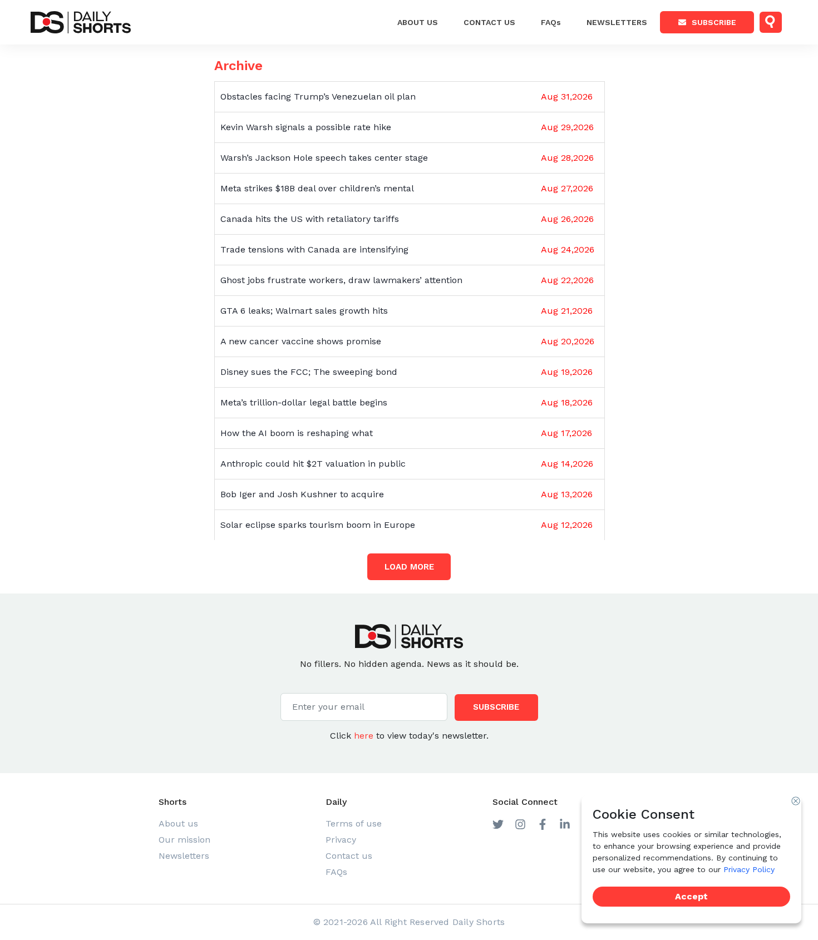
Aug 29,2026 (567, 127)
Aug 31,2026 (567, 96)
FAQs (551, 22)
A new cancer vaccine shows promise (300, 341)
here (363, 735)
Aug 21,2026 (567, 310)
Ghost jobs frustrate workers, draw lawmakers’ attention (341, 280)
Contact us (349, 855)
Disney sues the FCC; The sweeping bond (308, 372)
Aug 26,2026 (567, 219)
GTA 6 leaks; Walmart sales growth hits (304, 310)
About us (417, 22)
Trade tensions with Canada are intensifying (314, 249)
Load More (409, 567)
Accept (691, 896)
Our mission (184, 839)
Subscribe (714, 22)
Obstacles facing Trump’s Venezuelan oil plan (318, 96)
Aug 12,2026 (567, 525)
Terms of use (354, 823)
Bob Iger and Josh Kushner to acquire (302, 494)
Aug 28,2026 (567, 157)
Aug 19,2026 (567, 372)
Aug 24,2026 (567, 249)
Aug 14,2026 (567, 463)
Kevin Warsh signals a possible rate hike (305, 127)
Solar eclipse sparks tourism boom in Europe (317, 525)
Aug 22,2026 (567, 280)
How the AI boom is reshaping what (296, 433)
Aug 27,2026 (567, 188)
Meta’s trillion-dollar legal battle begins (303, 402)
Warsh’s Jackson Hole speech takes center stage (324, 157)
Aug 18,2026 (567, 402)
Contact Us (489, 22)
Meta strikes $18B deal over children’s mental (317, 188)
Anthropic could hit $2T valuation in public (313, 463)
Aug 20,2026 (567, 341)
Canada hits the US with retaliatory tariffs (309, 219)
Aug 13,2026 (567, 494)
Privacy (341, 839)
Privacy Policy (749, 869)
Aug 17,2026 (566, 433)
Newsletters (617, 22)
